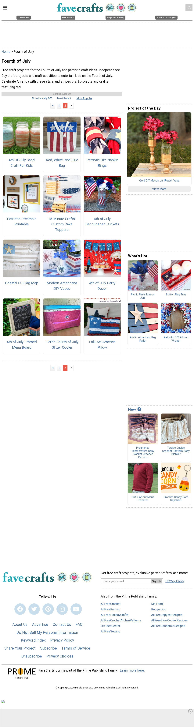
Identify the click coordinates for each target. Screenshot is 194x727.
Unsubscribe (31, 656)
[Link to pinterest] (48, 609)
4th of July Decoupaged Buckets (102, 222)
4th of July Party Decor (102, 286)
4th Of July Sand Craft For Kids (22, 163)
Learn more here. (132, 670)
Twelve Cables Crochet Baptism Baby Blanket (176, 451)
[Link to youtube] (76, 609)
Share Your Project (20, 648)
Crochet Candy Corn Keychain (175, 499)
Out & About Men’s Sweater (142, 499)
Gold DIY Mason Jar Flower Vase (159, 180)
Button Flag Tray (176, 294)
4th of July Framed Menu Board (22, 345)
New (132, 409)
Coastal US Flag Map (21, 283)
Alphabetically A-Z (42, 98)
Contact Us (62, 624)
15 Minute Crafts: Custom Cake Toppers (62, 224)
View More (159, 189)
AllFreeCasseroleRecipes (168, 626)
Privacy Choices (59, 656)
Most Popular (84, 98)
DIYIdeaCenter (110, 626)
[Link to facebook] (20, 609)
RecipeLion (158, 609)
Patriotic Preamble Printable (21, 222)
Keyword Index (33, 640)
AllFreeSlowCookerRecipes (169, 620)
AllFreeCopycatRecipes (166, 615)
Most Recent (64, 98)
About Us (19, 624)
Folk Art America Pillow (102, 345)
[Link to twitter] (34, 609)
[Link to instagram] (62, 609)
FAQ (79, 624)
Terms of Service (75, 648)
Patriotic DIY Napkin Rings (102, 163)
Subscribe (48, 648)
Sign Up (156, 581)
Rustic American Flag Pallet (143, 339)
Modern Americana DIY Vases (62, 286)
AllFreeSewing (110, 631)
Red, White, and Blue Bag (62, 163)
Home (6, 52)
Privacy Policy (62, 640)
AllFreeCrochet (110, 604)
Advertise (40, 624)
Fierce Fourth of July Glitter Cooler (61, 345)
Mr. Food (157, 604)
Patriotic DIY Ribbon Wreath (176, 339)
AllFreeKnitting (110, 609)
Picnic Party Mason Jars (143, 296)
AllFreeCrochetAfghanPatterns (121, 620)
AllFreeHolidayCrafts (114, 615)
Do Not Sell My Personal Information (47, 632)
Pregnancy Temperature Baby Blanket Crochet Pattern (142, 452)
